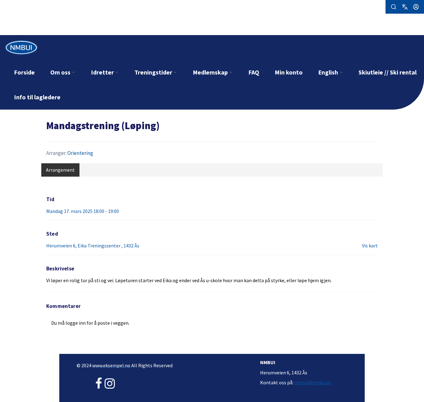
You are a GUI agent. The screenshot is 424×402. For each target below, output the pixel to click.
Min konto (289, 72)
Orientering (80, 153)
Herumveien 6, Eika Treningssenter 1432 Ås (92, 245)
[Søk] (393, 6)
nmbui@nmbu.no (312, 382)
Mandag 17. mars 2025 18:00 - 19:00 (82, 211)
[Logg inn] (416, 6)
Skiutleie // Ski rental (388, 72)
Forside (24, 72)
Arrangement (60, 170)
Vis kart (370, 245)
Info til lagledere (37, 97)
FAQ (253, 72)
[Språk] (404, 6)
